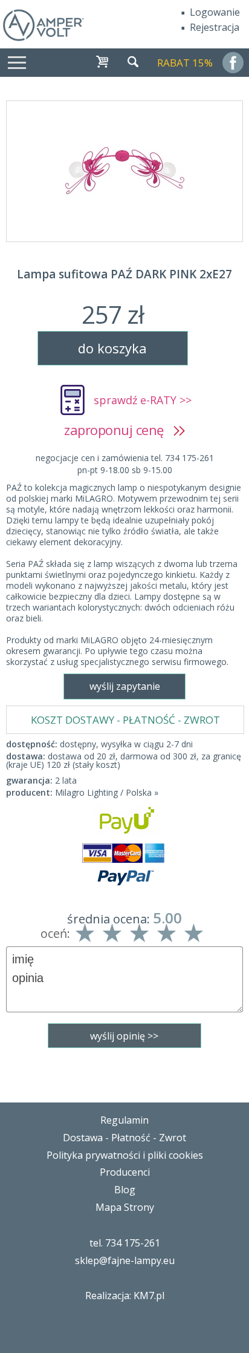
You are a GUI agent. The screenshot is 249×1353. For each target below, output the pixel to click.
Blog (124, 1189)
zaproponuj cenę (118, 430)
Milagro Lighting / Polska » (106, 792)
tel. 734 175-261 (124, 1243)
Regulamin (124, 1120)
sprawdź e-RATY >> (143, 400)
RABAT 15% (185, 63)
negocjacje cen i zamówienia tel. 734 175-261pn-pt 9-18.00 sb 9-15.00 (125, 464)
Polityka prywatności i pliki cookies (125, 1155)
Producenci (125, 1172)
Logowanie (215, 12)
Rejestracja (214, 27)
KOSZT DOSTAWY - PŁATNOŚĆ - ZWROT (125, 720)
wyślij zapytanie (124, 686)
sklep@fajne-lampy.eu (125, 1260)
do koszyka (112, 348)
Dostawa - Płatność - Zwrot (124, 1137)
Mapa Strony (124, 1207)
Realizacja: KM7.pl (124, 1295)
